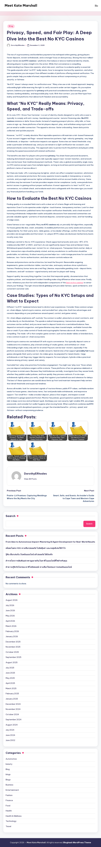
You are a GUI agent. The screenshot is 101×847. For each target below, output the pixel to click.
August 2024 (12, 725)
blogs (8, 774)
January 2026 (12, 636)
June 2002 (10, 740)
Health (9, 811)
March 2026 (11, 626)
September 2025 (13, 657)
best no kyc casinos (74, 282)
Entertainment (12, 790)
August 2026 (11, 600)
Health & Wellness (14, 816)
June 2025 (10, 673)
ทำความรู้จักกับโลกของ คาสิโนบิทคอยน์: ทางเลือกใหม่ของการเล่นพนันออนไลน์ (39, 567)
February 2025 (12, 693)
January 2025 (12, 699)
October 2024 (12, 714)
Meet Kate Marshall (21, 5)
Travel (8, 826)
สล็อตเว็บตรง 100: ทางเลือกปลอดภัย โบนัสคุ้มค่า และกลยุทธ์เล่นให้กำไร (36, 548)
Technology (11, 821)
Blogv (8, 779)
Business (9, 785)
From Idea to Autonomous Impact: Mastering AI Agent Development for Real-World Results (50, 542)
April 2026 (10, 621)
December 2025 (13, 642)
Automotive (11, 759)
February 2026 (12, 631)
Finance (9, 800)
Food (8, 805)
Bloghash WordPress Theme (77, 842)
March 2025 (11, 688)
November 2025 (13, 647)
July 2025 (10, 668)
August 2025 (11, 662)
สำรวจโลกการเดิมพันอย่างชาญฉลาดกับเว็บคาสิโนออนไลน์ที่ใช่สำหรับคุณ (36, 561)
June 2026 (10, 610)
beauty (9, 764)
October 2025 (12, 652)
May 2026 (10, 616)
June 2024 (10, 735)
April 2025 (10, 683)
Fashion (9, 795)
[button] (30, 479)
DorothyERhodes (35, 473)
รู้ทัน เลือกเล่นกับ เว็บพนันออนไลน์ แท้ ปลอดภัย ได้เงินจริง (29, 554)
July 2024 (10, 730)
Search (10, 516)
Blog (11, 26)
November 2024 (13, 709)
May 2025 (10, 678)
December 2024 (13, 704)
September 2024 (13, 719)
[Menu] (96, 5)
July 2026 (10, 605)
